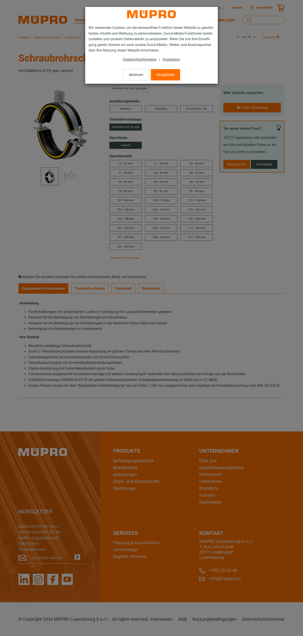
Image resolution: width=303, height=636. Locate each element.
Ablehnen (136, 75)
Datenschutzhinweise (139, 59)
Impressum (171, 59)
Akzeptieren (165, 75)
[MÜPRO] (151, 14)
